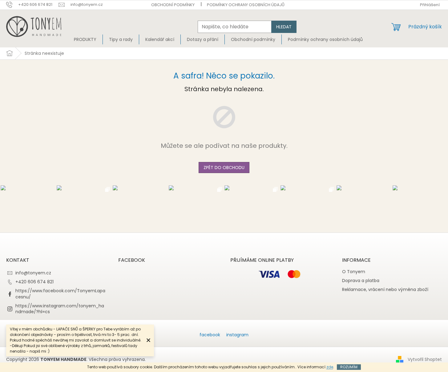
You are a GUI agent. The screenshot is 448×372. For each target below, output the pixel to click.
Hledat (284, 27)
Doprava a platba (360, 281)
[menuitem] (85, 39)
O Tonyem (353, 272)
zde (329, 367)
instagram (237, 335)
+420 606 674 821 (34, 282)
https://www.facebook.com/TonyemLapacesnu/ (60, 294)
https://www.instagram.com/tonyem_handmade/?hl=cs (59, 309)
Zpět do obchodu (224, 167)
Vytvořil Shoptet (425, 359)
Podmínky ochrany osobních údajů (246, 5)
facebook (210, 335)
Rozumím (348, 367)
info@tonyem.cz (33, 273)
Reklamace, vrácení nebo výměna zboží (385, 290)
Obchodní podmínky (173, 5)
